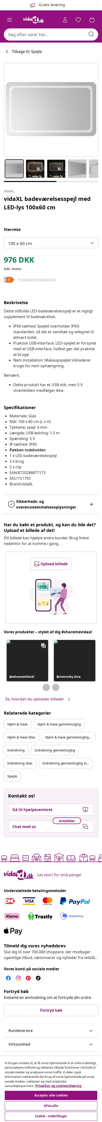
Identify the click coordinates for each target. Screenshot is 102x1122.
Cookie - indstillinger (51, 1116)
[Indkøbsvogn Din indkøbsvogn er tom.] (92, 20)
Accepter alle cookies (51, 1095)
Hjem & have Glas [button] (21, 737)
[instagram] (18, 978)
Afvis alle (51, 1106)
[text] (19, 261)
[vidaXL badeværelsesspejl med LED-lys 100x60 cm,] (51, 109)
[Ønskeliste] (78, 20)
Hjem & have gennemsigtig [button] (59, 724)
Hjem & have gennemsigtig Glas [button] (70, 737)
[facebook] (8, 978)
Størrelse (12, 229)
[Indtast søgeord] (91, 34)
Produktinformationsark (37, 279)
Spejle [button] (12, 776)
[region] (51, 1089)
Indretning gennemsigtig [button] (55, 750)
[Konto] (65, 20)
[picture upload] (51, 597)
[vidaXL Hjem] (33, 19)
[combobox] (51, 34)
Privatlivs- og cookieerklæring (58, 1086)
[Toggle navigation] (9, 20)
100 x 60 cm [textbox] (20, 243)
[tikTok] (38, 978)
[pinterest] (28, 978)
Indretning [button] (16, 750)
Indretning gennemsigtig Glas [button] (66, 763)
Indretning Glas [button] (19, 763)
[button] (27, 660)
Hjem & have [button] (17, 724)
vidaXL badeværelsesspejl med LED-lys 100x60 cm (47, 203)
